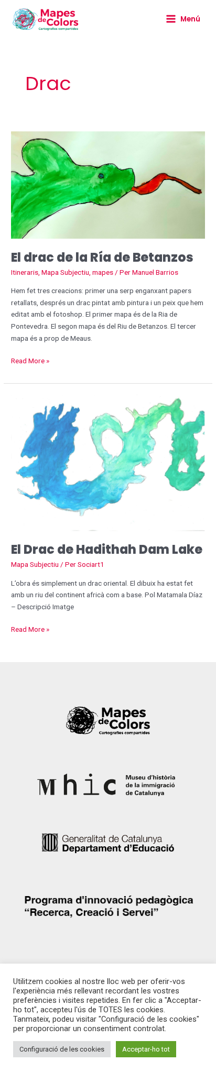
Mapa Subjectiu (65, 272)
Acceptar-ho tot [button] (146, 1049)
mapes (102, 272)
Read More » (30, 360)
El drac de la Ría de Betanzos (102, 257)
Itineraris (24, 272)
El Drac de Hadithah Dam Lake (106, 549)
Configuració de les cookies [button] (61, 1049)
